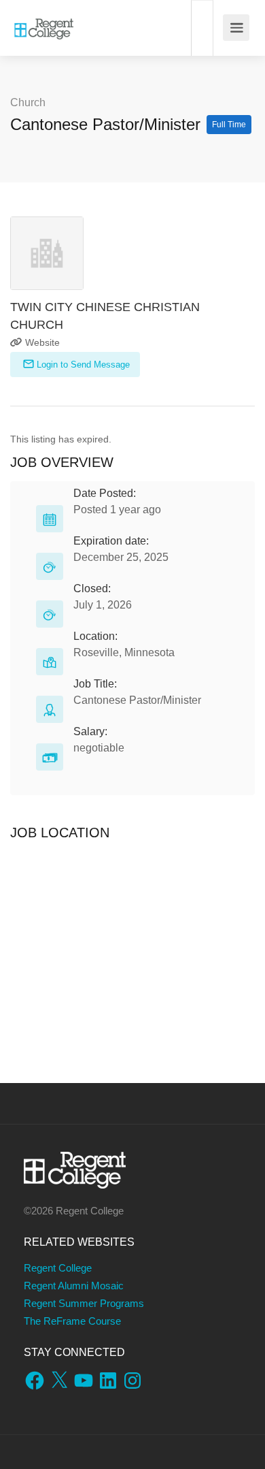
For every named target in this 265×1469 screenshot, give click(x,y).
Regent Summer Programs (84, 1303)
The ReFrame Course (72, 1321)
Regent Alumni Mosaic (74, 1285)
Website (41, 342)
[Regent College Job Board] (44, 21)
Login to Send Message (82, 364)
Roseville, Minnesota (124, 652)
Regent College (58, 1268)
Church (28, 102)
